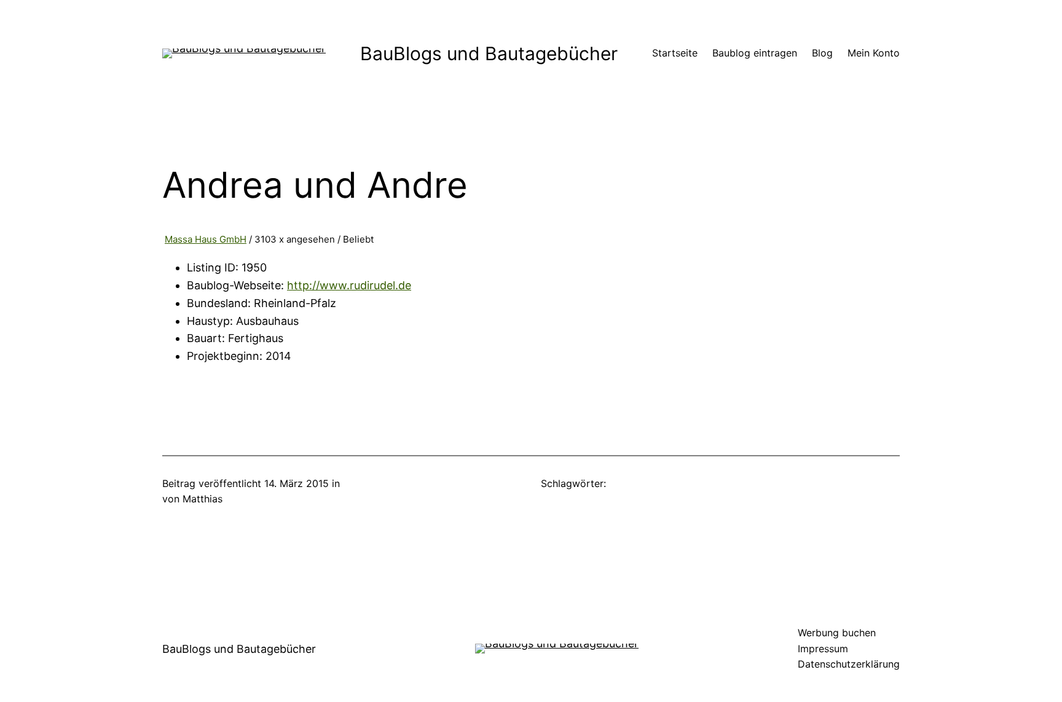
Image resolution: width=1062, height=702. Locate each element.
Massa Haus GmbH (205, 239)
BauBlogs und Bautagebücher (489, 53)
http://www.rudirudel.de (349, 285)
